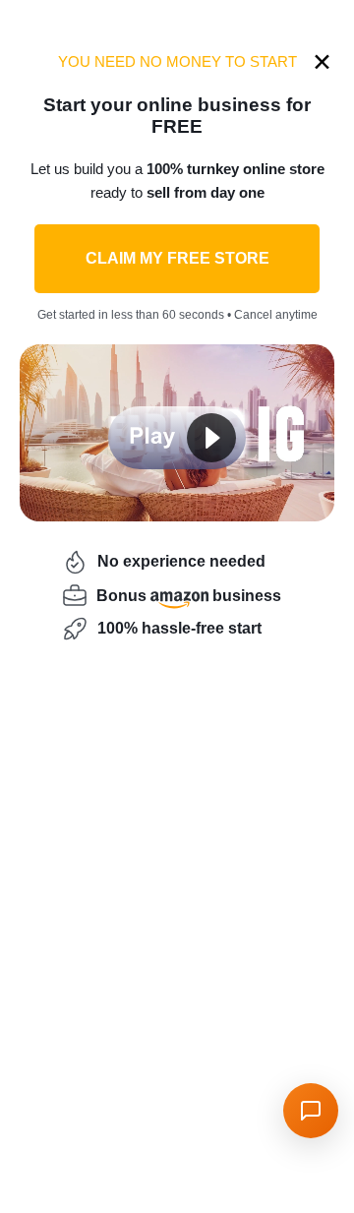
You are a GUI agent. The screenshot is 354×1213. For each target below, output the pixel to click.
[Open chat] (310, 1110)
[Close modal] (322, 61)
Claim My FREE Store (177, 258)
